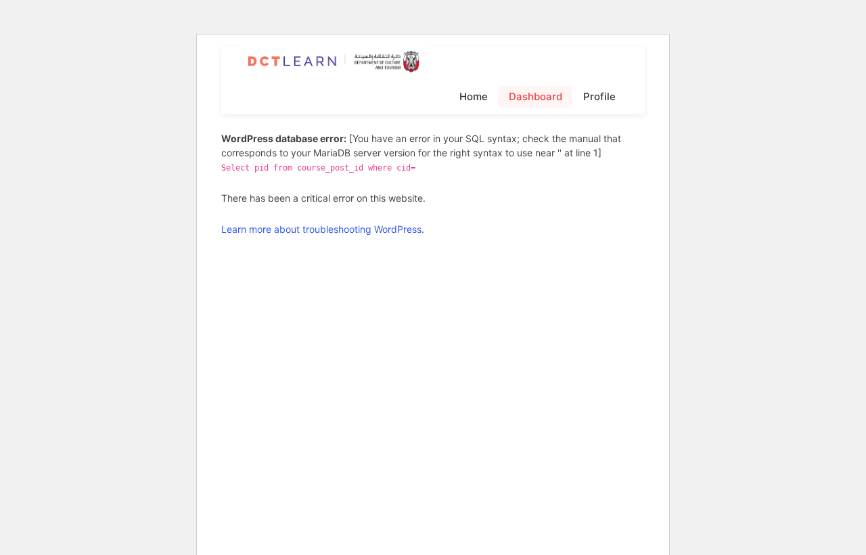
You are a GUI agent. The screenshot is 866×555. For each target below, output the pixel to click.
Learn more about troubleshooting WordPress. (322, 229)
